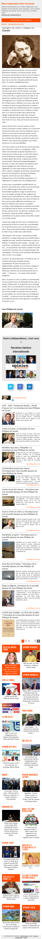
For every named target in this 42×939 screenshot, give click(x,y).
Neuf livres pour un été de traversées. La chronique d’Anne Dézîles (11, 765)
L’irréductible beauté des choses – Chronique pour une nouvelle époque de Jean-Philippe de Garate (19, 471)
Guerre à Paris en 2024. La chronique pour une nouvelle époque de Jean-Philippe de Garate (20, 514)
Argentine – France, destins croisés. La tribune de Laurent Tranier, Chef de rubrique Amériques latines (31, 797)
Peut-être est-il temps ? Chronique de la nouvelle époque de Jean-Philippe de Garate (19, 566)
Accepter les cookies (21, 20)
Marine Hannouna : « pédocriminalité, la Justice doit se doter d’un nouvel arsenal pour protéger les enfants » (11, 670)
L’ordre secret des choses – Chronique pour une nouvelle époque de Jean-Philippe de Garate (20, 492)
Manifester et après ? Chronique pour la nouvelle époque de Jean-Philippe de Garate (19, 537)
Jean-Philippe (19, 398)
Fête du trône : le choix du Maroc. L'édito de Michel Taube (31, 665)
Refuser (4, 24)
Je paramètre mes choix (16, 24)
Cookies (25, 937)
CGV (31, 936)
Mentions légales (24, 936)
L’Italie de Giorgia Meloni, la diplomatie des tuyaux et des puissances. (31, 926)
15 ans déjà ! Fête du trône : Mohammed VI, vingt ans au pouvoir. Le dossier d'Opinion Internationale (11, 795)
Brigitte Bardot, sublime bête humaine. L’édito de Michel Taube (11, 897)
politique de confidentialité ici (11, 15)
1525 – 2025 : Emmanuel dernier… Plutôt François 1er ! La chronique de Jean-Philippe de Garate (21, 408)
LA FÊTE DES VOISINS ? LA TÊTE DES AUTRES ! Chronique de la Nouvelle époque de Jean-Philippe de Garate (21, 615)
